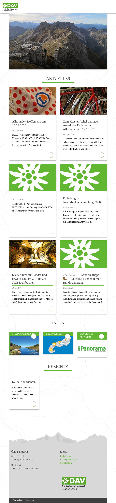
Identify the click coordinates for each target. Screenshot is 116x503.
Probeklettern (66, 456)
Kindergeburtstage (68, 459)
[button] (16, 28)
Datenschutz (18, 500)
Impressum (29, 500)
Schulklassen (66, 463)
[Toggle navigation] (111, 7)
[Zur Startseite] (9, 7)
